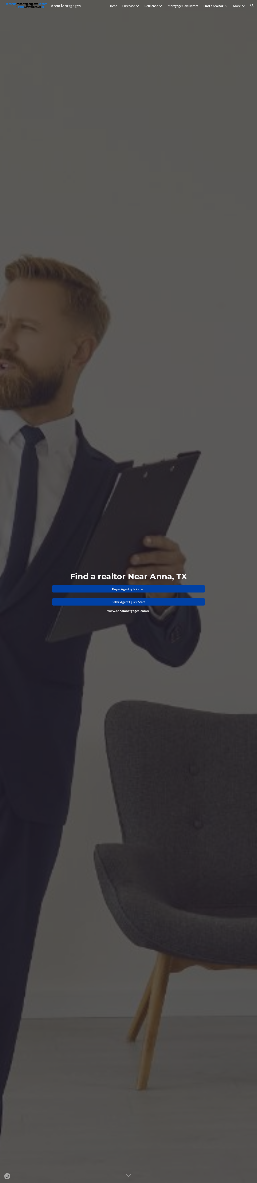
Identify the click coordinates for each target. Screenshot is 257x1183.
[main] (128, 576)
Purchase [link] (128, 6)
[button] (252, 5)
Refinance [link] (151, 6)
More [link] (237, 6)
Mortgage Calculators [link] (182, 6)
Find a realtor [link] (213, 6)
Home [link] (112, 6)
